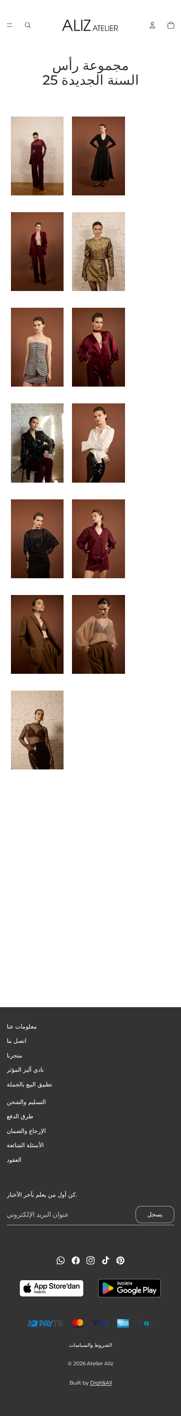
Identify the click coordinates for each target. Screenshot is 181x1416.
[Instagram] (90, 1260)
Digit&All (101, 1383)
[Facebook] (76, 1260)
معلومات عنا (22, 1026)
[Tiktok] (106, 1260)
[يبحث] (28, 25)
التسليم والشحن (26, 1102)
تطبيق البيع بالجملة (29, 1084)
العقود (14, 1160)
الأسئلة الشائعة (25, 1145)
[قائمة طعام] (9, 25)
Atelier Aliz (100, 1363)
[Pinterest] (120, 1260)
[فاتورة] (152, 25)
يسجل (154, 1214)
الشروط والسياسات (90, 1345)
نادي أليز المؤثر (25, 1069)
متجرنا (14, 1055)
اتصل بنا (17, 1041)
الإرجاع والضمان (26, 1131)
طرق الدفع (20, 1116)
